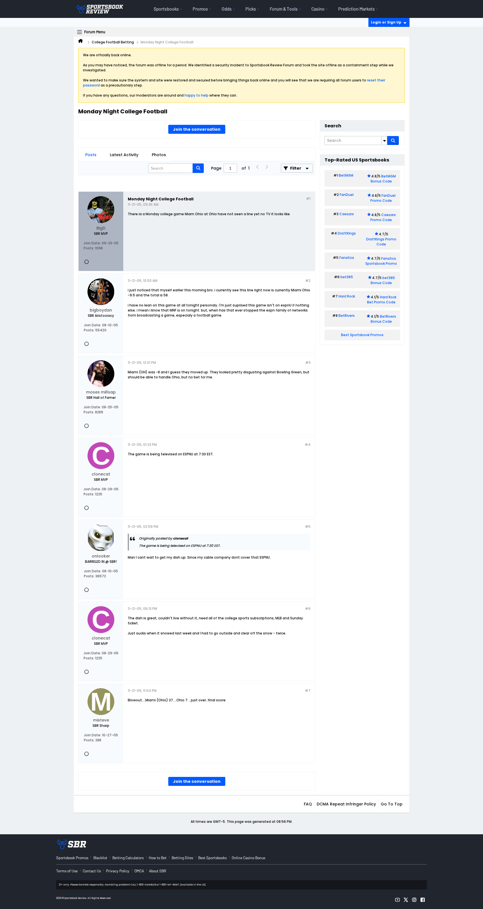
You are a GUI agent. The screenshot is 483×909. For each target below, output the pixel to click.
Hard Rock (346, 296)
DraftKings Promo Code (381, 242)
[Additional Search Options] (384, 140)
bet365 (346, 277)
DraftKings (347, 233)
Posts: (89, 248)
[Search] (393, 140)
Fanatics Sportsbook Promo (381, 261)
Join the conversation (197, 129)
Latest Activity (124, 155)
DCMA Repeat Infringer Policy (346, 804)
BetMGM (346, 175)
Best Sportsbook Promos (362, 334)
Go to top (391, 804)
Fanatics (346, 257)
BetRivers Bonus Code (383, 319)
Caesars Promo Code (383, 217)
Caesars (346, 214)
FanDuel (347, 194)
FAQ (308, 804)
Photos (159, 155)
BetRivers (346, 315)
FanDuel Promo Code (383, 198)
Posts (90, 155)
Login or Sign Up (386, 22)
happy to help (196, 95)
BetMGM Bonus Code (383, 179)
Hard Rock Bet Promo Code (381, 299)
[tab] (91, 155)
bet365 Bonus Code (383, 280)
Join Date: (92, 243)
